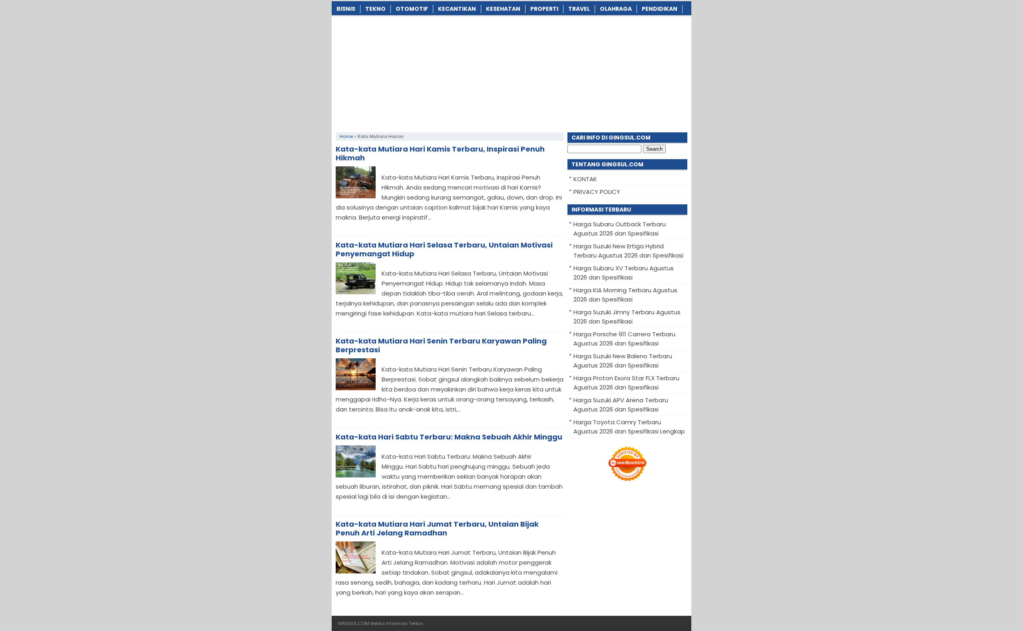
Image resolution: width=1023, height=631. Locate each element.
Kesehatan (503, 9)
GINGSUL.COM (353, 623)
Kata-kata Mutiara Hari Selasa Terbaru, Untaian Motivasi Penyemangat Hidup (444, 249)
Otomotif (412, 9)
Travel (579, 9)
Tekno (375, 9)
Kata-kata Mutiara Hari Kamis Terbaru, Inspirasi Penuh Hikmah (440, 153)
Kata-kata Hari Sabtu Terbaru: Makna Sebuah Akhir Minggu (449, 437)
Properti (544, 9)
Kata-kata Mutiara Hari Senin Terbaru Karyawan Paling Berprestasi (441, 345)
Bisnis (345, 9)
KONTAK (585, 179)
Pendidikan (659, 9)
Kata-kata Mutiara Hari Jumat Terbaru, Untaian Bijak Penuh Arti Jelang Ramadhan (437, 528)
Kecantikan (457, 9)
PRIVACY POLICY (596, 192)
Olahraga (616, 9)
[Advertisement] (511, 72)
